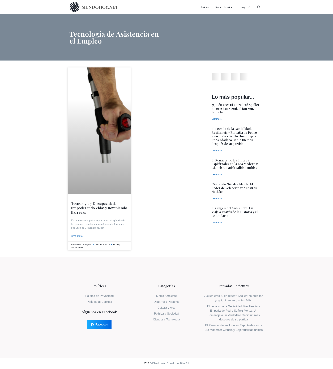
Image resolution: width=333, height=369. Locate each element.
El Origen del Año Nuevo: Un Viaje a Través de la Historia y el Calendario (235, 212)
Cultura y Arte (166, 307)
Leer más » (77, 236)
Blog (243, 7)
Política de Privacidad (99, 296)
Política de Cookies (99, 301)
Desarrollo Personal (166, 301)
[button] (215, 76)
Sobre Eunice (224, 7)
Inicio (204, 7)
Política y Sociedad (166, 313)
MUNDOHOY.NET (100, 7)
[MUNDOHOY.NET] (74, 7)
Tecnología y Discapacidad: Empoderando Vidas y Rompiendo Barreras (99, 207)
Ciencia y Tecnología (166, 319)
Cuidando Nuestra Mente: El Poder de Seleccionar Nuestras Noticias (234, 188)
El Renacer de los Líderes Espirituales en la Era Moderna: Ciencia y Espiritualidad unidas (235, 164)
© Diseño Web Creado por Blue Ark (170, 363)
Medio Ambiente (166, 296)
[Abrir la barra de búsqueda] (259, 7)
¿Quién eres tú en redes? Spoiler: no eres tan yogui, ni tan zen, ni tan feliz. (236, 108)
